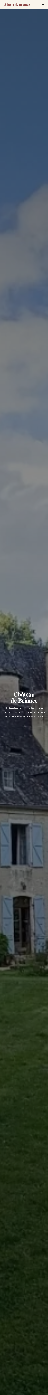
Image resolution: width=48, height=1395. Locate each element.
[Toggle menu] (42, 4)
